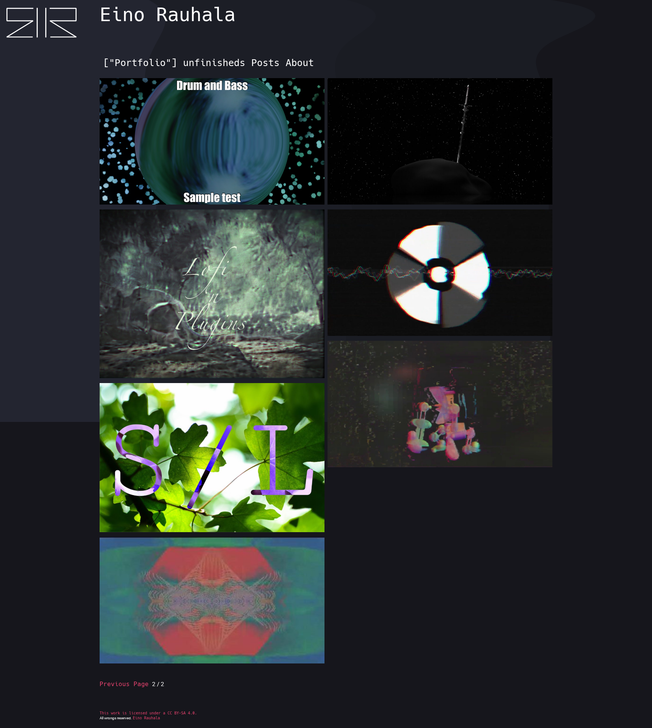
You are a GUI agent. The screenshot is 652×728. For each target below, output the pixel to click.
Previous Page (124, 684)
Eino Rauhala (167, 15)
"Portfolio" (140, 62)
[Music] (212, 166)
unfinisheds (214, 62)
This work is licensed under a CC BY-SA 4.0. (148, 713)
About (300, 62)
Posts (265, 62)
